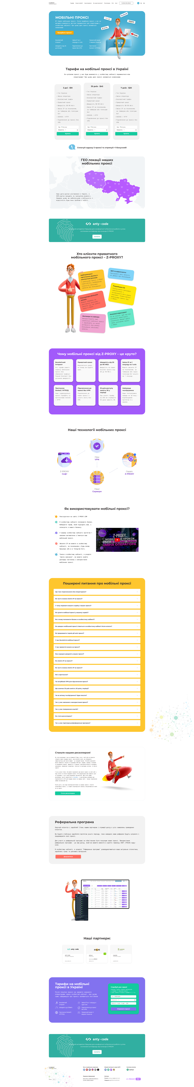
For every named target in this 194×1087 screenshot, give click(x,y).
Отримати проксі (123, 1009)
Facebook (90, 1070)
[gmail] (105, 1070)
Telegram (84, 1070)
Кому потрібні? (79, 3)
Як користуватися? (98, 3)
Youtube (87, 1070)
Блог (116, 3)
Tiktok (95, 1070)
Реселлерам (107, 3)
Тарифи (72, 3)
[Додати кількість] (77, 129)
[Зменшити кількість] (77, 130)
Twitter (98, 1070)
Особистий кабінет (126, 3)
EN (144, 3)
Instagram (92, 1070)
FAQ (113, 3)
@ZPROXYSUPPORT (115, 1080)
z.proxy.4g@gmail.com (114, 1078)
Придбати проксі (64, 33)
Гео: (62, 127)
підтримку (75, 777)
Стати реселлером (68, 793)
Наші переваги (88, 3)
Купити (67, 133)
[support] (108, 1070)
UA (138, 3)
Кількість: (61, 130)
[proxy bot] (114, 1070)
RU (141, 3)
